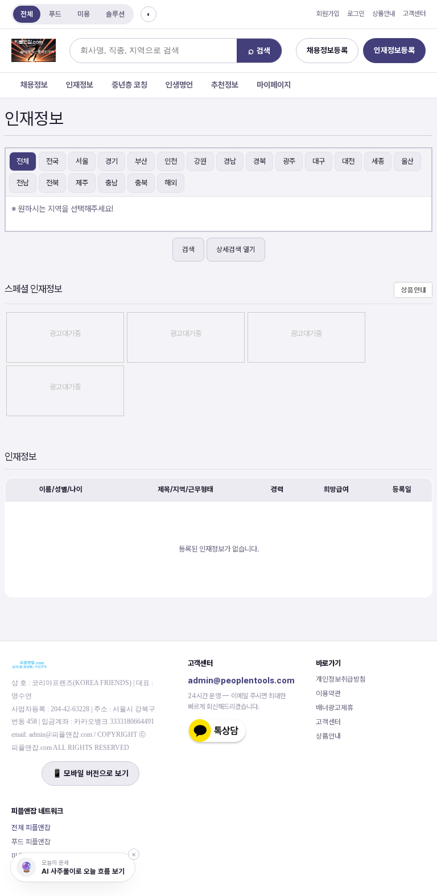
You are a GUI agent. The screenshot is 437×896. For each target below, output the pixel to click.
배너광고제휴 (334, 707)
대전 (348, 161)
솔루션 (115, 14)
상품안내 (383, 14)
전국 (52, 161)
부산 (141, 161)
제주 (82, 183)
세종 (378, 161)
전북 (52, 183)
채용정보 (34, 84)
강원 (200, 161)
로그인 (355, 14)
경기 (111, 161)
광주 (289, 161)
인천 (170, 161)
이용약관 (328, 693)
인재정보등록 (394, 50)
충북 (141, 183)
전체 (26, 14)
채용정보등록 (327, 50)
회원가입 (327, 14)
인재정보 (79, 84)
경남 (230, 161)
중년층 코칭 (129, 84)
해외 (170, 183)
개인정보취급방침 (341, 679)
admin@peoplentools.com (241, 680)
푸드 (55, 14)
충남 (111, 183)
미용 (83, 14)
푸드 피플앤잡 (31, 841)
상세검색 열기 (235, 249)
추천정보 (224, 84)
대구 (318, 161)
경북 (259, 161)
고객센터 (414, 14)
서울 (82, 161)
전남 (23, 183)
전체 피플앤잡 (31, 827)
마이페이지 (274, 84)
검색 (188, 249)
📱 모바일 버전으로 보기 (90, 773)
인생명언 (179, 84)
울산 (407, 161)
